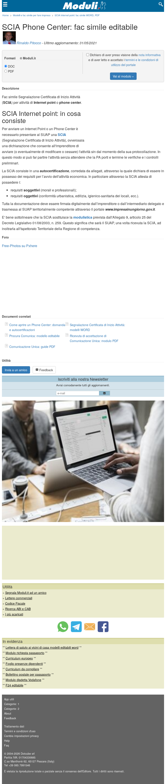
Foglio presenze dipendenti (24, 663)
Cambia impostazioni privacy (21, 736)
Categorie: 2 (11, 709)
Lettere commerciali (18, 598)
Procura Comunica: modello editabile (34, 336)
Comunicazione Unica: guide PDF (32, 346)
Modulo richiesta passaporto (25, 653)
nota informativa (150, 55)
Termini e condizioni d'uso (19, 731)
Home (5, 15)
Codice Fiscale (15, 603)
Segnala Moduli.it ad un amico (25, 592)
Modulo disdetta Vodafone (23, 680)
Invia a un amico (16, 370)
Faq (6, 745)
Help (7, 741)
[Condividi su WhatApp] (62, 631)
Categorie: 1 (11, 704)
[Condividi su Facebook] (103, 631)
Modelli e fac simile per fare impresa (31, 15)
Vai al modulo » (123, 76)
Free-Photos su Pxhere (19, 245)
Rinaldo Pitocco (29, 42)
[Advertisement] (127, 117)
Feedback (45, 370)
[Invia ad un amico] (89, 631)
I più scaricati (14, 614)
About (7, 713)
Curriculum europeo (19, 658)
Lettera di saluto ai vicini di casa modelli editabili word (42, 647)
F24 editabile (14, 685)
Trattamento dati (14, 726)
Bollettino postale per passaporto (28, 674)
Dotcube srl (28, 754)
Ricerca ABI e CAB (18, 609)
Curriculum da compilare (22, 669)
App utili (9, 699)
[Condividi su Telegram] (76, 631)
